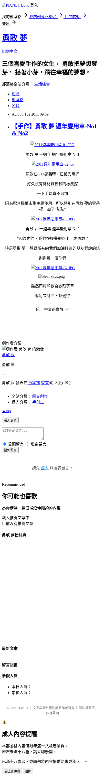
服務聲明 (52, 713)
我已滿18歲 (12, 771)
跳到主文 (10, 51)
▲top (6, 411)
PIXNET (22, 708)
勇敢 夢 (14, 37)
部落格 (17, 100)
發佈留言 (10, 450)
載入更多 (10, 420)
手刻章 (38, 402)
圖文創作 (40, 396)
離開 (28, 771)
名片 (16, 106)
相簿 (16, 94)
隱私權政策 (87, 708)
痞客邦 (34, 383)
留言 (45, 383)
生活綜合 (42, 84)
